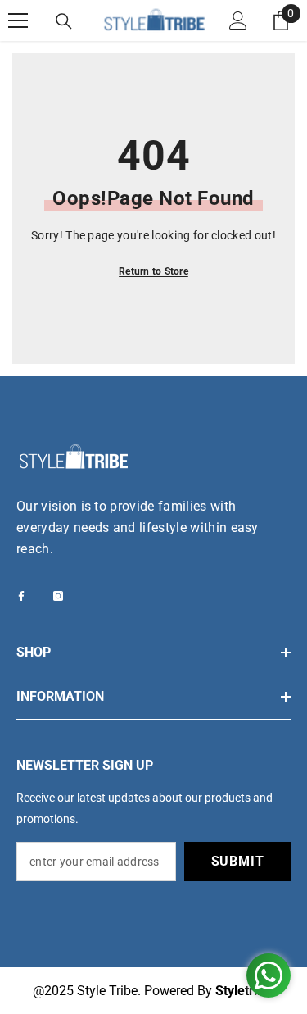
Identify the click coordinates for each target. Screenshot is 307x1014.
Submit (237, 861)
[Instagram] (58, 596)
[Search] (64, 21)
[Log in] (238, 20)
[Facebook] (21, 596)
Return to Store (153, 271)
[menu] (18, 20)
